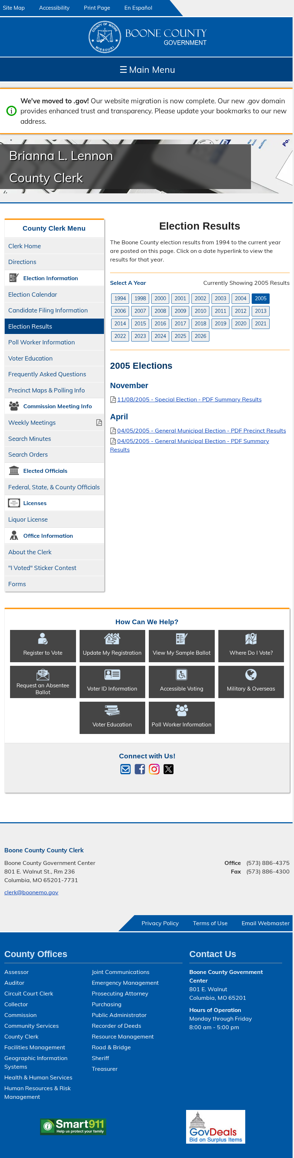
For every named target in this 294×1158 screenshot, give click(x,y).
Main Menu (147, 69)
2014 (120, 323)
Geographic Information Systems (35, 1062)
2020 (240, 323)
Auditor (14, 982)
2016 (160, 323)
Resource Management (123, 1036)
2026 (200, 336)
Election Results (30, 326)
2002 (200, 298)
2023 (140, 336)
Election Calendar (32, 294)
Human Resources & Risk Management (37, 1092)
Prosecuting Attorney (120, 993)
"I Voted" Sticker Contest (42, 567)
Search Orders (28, 454)
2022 (120, 336)
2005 (260, 298)
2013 (260, 311)
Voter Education (30, 358)
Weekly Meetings (32, 422)
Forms (17, 584)
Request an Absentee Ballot (42, 689)
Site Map (14, 7)
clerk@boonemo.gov (31, 892)
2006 (120, 311)
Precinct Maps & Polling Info (46, 390)
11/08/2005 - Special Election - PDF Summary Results (189, 399)
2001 (180, 298)
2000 (160, 298)
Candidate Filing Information (48, 310)
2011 (220, 311)
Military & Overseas (251, 688)
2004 (240, 298)
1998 (140, 298)
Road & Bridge (111, 1047)
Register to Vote (42, 652)
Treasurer (105, 1068)
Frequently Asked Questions (47, 374)
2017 (180, 323)
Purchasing (107, 1004)
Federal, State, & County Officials (54, 487)
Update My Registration (112, 652)
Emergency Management (125, 982)
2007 (140, 311)
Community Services (31, 1025)
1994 (120, 298)
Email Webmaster (266, 923)
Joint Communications (121, 971)
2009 (180, 311)
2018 (200, 323)
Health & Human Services (38, 1077)
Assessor (16, 971)
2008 (160, 311)
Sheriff (100, 1058)
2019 (220, 323)
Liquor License (28, 519)
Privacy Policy (160, 923)
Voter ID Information (112, 688)
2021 (260, 323)
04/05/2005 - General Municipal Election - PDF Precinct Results (201, 430)
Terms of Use (210, 923)
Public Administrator (119, 1014)
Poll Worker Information (41, 342)
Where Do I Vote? (251, 652)
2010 (200, 311)
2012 (240, 311)
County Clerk (21, 1036)
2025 (180, 336)
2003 (220, 298)
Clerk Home (24, 246)
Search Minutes (29, 438)
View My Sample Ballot (181, 652)
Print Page (97, 7)
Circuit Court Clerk (28, 993)
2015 (140, 323)
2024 (160, 336)
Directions (22, 261)
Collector (16, 1004)
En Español (138, 7)
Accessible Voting (181, 688)
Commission (20, 1014)
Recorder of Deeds (116, 1025)
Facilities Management (34, 1047)
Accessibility (54, 7)
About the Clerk (30, 552)
